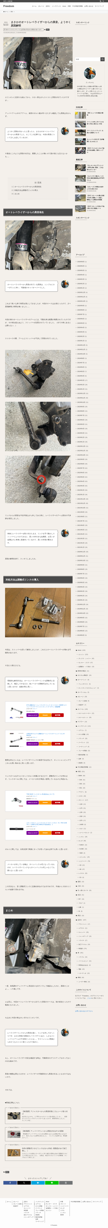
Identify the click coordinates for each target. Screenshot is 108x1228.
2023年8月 (82, 411)
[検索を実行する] (102, 59)
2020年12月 (82, 552)
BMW (81, 775)
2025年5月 (82, 323)
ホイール (83, 709)
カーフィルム (83, 692)
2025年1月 (82, 341)
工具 (81, 886)
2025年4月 (82, 327)
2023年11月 (82, 398)
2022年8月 (82, 464)
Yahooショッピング (32, 715)
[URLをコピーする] (66, 1183)
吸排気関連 (83, 755)
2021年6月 (82, 525)
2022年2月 (82, 490)
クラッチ (82, 738)
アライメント (84, 924)
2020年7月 (82, 574)
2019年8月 (82, 622)
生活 (81, 895)
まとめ (17, 194)
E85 (82, 784)
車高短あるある (84, 965)
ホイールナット (84, 717)
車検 (81, 977)
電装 (81, 969)
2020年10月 (82, 560)
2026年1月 (82, 288)
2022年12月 (82, 446)
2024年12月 (82, 345)
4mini (81, 650)
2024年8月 (82, 358)
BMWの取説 (83, 671)
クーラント (83, 742)
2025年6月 (82, 319)
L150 (82, 804)
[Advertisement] (90, 40)
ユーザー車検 (84, 982)
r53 (82, 865)
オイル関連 (83, 734)
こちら (89, 998)
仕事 (81, 907)
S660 (82, 853)
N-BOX (83, 845)
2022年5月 (82, 477)
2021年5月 (82, 530)
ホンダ (82, 841)
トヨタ (82, 828)
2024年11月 (82, 349)
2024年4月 (82, 376)
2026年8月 (82, 261)
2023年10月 (82, 402)
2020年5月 (82, 582)
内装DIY (82, 705)
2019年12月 (82, 604)
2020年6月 (82, 578)
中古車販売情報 (84, 767)
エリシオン (84, 857)
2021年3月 (82, 538)
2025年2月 (82, 336)
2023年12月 (82, 393)
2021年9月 (82, 512)
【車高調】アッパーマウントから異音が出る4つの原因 (42, 1131)
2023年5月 (82, 424)
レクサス (82, 873)
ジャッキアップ (84, 936)
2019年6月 (82, 631)
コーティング (83, 746)
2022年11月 (82, 450)
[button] (10, 1183)
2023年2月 (82, 437)
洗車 (81, 759)
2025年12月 (82, 292)
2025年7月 (82, 314)
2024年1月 (82, 389)
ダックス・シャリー (86, 658)
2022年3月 (82, 486)
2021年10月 (82, 508)
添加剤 (81, 763)
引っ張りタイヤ (84, 890)
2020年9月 (82, 565)
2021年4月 (82, 534)
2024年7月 (82, 363)
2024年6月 (82, 367)
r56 (82, 869)
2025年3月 (82, 332)
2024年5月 (82, 371)
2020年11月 (82, 556)
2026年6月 (82, 266)
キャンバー (83, 932)
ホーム (9, 1201)
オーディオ (84, 973)
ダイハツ (83, 800)
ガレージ (82, 696)
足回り (82, 920)
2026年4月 (82, 275)
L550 (82, 816)
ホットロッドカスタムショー (88, 688)
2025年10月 (82, 301)
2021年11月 (82, 503)
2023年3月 (82, 433)
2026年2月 (82, 283)
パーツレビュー (84, 961)
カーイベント (83, 680)
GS (81, 877)
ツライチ (82, 940)
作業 (81, 771)
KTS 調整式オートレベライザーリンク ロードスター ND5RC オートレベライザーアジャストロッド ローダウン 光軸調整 (46, 706)
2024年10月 (82, 354)
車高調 (82, 948)
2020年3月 (82, 591)
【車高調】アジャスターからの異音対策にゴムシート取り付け (45, 1112)
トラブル (82, 957)
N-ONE (83, 849)
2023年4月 (82, 428)
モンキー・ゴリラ (85, 662)
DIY (81, 899)
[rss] (100, 1)
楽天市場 (57, 715)
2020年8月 (82, 569)
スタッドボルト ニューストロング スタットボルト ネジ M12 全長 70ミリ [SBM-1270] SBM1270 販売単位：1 (46, 823)
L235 (82, 812)
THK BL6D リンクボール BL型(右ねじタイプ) (40, 794)
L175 (82, 808)
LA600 (82, 824)
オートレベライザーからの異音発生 (27, 187)
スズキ (82, 796)
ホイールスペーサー (86, 713)
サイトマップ (97, 1201)
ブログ (81, 903)
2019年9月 (82, 617)
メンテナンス (84, 726)
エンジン (83, 654)
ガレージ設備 (83, 701)
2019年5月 (82, 635)
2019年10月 (82, 613)
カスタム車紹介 (84, 675)
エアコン (82, 730)
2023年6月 (82, 420)
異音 (48, 29)
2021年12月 (82, 499)
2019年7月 (82, 626)
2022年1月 (82, 494)
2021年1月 (82, 547)
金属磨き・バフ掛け (86, 666)
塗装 (81, 881)
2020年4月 (82, 587)
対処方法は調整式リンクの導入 (26, 190)
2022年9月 (82, 459)
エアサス (82, 928)
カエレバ (34, 708)
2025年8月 (82, 310)
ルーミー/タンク (85, 832)
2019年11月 (82, 609)
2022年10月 (82, 455)
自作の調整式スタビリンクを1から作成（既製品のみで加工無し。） (44, 1149)
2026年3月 (82, 279)
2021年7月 (82, 521)
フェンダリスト (84, 684)
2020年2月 (82, 596)
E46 (82, 780)
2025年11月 (82, 297)
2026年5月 (82, 270)
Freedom (8, 6)
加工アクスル (84, 944)
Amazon (45, 715)
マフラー (82, 721)
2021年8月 (82, 516)
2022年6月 (82, 472)
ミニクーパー (84, 861)
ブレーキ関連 (84, 750)
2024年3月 (82, 380)
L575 (82, 820)
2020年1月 (82, 600)
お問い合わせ (86, 1201)
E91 (82, 788)
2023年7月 (82, 415)
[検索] (103, 1)
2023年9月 (82, 406)
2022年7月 (82, 468)
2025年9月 (82, 305)
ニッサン (82, 837)
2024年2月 (82, 384)
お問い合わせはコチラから (84, 1011)
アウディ (82, 792)
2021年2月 (82, 543)
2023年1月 (82, 442)
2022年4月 (82, 481)
